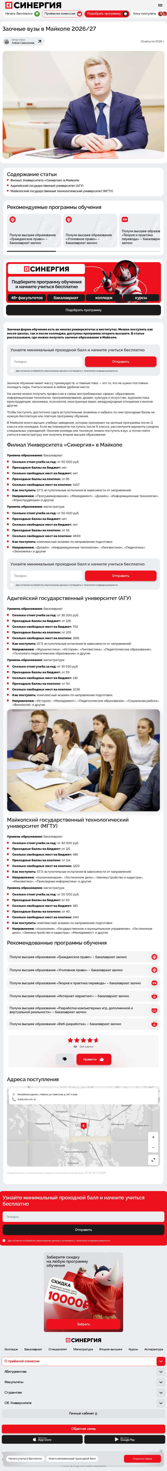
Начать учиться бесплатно (25, 1458)
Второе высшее (110, 1349)
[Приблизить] (153, 1137)
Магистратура (83, 1349)
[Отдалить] (153, 1147)
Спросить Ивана (142, 1458)
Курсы (133, 1349)
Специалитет (57, 1349)
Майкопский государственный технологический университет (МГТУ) (61, 191)
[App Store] (42, 1439)
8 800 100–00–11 (27, 1099)
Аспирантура (153, 1349)
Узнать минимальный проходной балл (72, 1458)
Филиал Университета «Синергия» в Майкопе (44, 180)
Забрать (83, 1324)
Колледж (11, 1349)
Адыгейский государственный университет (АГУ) (47, 185)
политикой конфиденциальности (101, 370)
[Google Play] (124, 1439)
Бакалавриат (33, 1349)
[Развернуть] (153, 1159)
